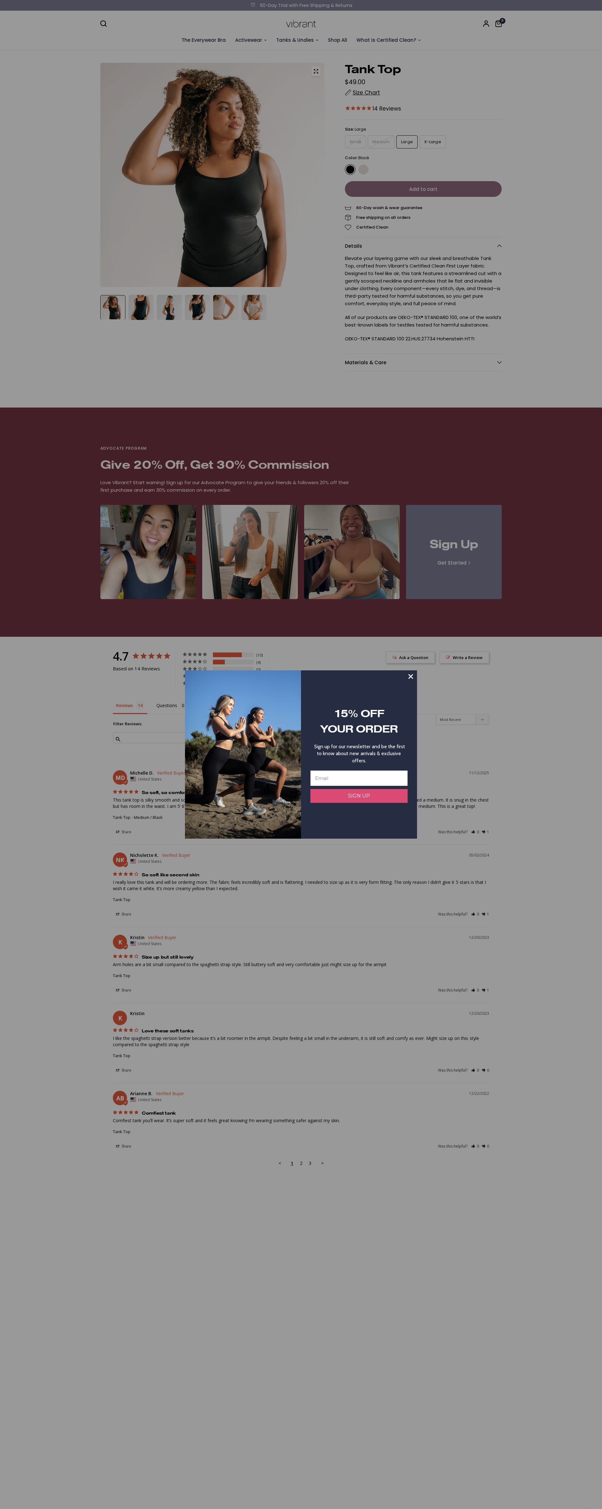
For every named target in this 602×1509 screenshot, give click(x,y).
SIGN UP (359, 796)
